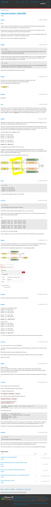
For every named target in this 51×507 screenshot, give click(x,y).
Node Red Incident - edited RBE (13, 13)
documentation (35, 1)
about (22, 1)
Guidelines (12, 489)
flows (48, 1)
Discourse (8, 492)
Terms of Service (19, 489)
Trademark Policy (26, 498)
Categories (7, 489)
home (17, 1)
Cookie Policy (25, 504)
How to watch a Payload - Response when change (13, 469)
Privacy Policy (28, 489)
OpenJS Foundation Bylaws (39, 503)
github (48, 5)
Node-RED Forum (5, 10)
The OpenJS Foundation (17, 503)
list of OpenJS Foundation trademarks (22, 499)
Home (2, 489)
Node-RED (5, 2)
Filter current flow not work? (8, 480)
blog (27, 1)
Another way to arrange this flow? (9, 457)
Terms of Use (25, 503)
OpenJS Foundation (20, 496)
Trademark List (34, 498)
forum (42, 1)
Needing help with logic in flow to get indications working (15, 475)
